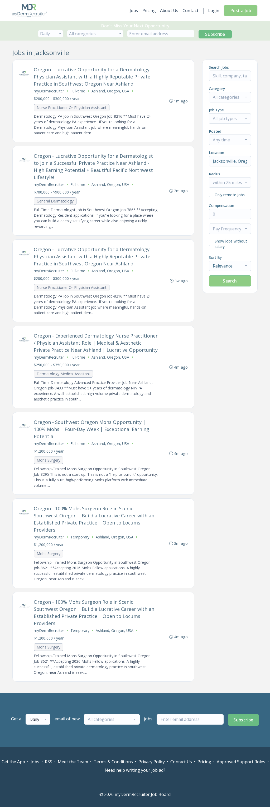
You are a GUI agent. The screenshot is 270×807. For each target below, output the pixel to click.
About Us (169, 10)
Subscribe (215, 34)
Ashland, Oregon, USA (110, 90)
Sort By (215, 257)
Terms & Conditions (113, 762)
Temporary (79, 536)
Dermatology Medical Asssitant (63, 373)
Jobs (134, 10)
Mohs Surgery (48, 460)
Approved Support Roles (241, 762)
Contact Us (181, 762)
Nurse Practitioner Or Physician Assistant (72, 107)
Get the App (13, 762)
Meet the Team (73, 762)
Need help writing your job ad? (135, 770)
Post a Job (240, 10)
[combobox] (50, 33)
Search (230, 281)
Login (213, 10)
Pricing (149, 10)
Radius (214, 173)
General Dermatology (55, 201)
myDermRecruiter (49, 90)
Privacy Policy (151, 762)
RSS (48, 762)
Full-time (77, 90)
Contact (190, 10)
